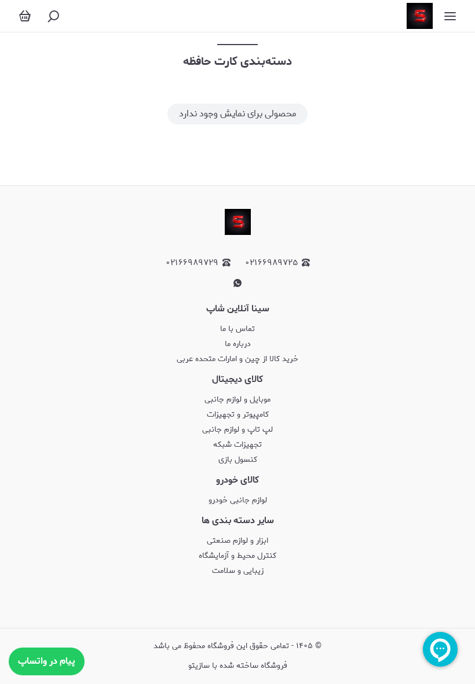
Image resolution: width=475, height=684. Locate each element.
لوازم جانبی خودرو (238, 500)
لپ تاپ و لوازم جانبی (237, 429)
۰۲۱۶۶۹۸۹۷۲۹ (192, 263)
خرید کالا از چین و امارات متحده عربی (237, 359)
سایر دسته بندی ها (238, 520)
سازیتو (199, 665)
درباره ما (238, 344)
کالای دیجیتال (237, 379)
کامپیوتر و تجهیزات (238, 414)
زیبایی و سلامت (238, 571)
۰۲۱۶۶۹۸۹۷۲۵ (271, 263)
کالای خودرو (237, 480)
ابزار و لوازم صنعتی (237, 540)
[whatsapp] (237, 283)
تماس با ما (237, 329)
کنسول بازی (237, 459)
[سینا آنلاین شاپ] (420, 16)
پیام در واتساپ (46, 661)
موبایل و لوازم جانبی (237, 399)
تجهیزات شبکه (237, 444)
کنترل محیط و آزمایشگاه (237, 555)
